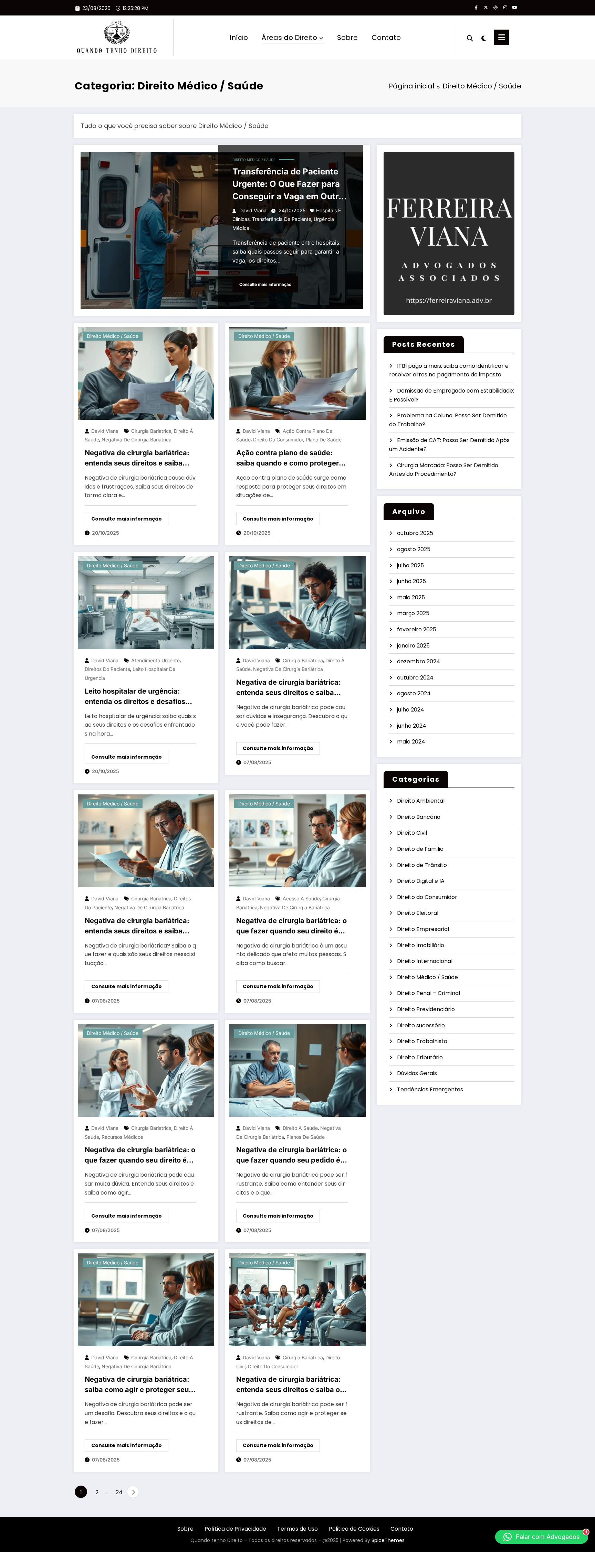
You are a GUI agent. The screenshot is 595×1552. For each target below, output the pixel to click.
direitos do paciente (107, 669)
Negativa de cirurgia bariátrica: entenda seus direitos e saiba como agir (137, 458)
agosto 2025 (413, 549)
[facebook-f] (476, 7)
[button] (541, 1537)
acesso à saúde (301, 898)
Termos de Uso (297, 1529)
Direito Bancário (418, 817)
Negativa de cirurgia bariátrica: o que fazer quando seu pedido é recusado (291, 1155)
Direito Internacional (424, 961)
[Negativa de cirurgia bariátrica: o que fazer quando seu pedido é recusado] (297, 1070)
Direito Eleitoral (417, 913)
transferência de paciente (281, 219)
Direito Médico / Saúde (253, 160)
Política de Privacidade (235, 1529)
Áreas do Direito (289, 37)
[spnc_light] (483, 37)
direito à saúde (300, 1128)
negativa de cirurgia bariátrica (136, 439)
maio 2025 (411, 597)
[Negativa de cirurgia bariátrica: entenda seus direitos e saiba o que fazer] (297, 1300)
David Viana (253, 210)
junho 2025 (411, 581)
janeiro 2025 (413, 646)
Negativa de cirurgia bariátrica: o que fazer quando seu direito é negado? (291, 926)
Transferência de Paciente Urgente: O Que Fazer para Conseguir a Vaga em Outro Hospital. (288, 185)
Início (239, 37)
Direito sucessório (421, 1025)
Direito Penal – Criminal (428, 993)
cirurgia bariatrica (151, 431)
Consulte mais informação (265, 284)
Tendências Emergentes (430, 1089)
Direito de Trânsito (422, 865)
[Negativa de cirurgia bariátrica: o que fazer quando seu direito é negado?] (297, 841)
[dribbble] (495, 7)
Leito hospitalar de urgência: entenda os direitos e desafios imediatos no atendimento (135, 697)
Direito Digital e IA (421, 881)
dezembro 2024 (418, 661)
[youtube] (515, 7)
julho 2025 (410, 565)
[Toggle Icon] (501, 37)
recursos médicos (122, 1137)
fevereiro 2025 (416, 629)
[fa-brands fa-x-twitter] (486, 7)
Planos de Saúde (305, 1137)
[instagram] (505, 7)
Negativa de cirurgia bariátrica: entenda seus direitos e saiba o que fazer (288, 1385)
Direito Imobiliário (420, 945)
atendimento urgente (155, 660)
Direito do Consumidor (427, 897)
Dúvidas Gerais (417, 1073)
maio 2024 (411, 742)
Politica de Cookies (354, 1529)
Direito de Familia (420, 849)
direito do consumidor (278, 439)
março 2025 (413, 613)
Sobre (347, 37)
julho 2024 (410, 710)
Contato (386, 37)
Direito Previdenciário (426, 1009)
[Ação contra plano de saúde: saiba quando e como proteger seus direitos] (297, 373)
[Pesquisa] (470, 37)
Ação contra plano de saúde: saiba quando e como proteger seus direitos (287, 458)
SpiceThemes (388, 1540)
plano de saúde (324, 439)
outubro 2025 (415, 533)
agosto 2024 (414, 693)
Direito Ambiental (421, 801)
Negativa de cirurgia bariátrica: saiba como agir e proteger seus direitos (138, 1385)
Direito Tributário (420, 1057)
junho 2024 (411, 726)
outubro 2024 (415, 678)
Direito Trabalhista (422, 1041)
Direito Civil (412, 833)
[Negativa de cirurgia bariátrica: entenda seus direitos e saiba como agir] (146, 373)
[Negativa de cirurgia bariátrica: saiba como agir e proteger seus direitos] (146, 1300)
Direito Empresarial (423, 929)
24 (119, 1492)
